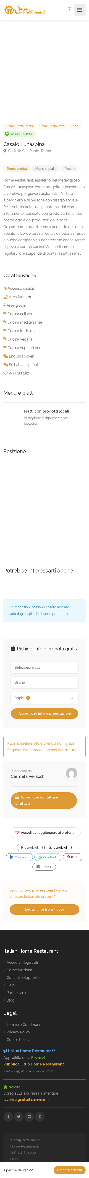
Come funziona (19, 970)
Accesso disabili (21, 288)
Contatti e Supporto (23, 977)
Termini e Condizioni (23, 1024)
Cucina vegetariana (24, 348)
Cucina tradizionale (23, 331)
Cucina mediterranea (25, 322)
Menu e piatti (45, 169)
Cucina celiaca (20, 314)
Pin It (74, 857)
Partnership (16, 993)
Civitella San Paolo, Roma (29, 151)
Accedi (69, 10)
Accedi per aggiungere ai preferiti (48, 832)
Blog (11, 1000)
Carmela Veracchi (28, 776)
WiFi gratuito (19, 373)
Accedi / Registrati (22, 962)
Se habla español (23, 365)
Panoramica (17, 169)
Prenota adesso (69, 1170)
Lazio (75, 126)
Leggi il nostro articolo (44, 909)
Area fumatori (20, 297)
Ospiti (21, 698)
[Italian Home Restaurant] (24, 9)
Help (11, 985)
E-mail (46, 867)
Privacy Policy (18, 1032)
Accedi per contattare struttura (36, 800)
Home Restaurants (19, 126)
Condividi (31, 847)
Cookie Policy (18, 1040)
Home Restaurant (51, 126)
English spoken (21, 356)
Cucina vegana (20, 339)
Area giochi (16, 305)
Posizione (73, 169)
